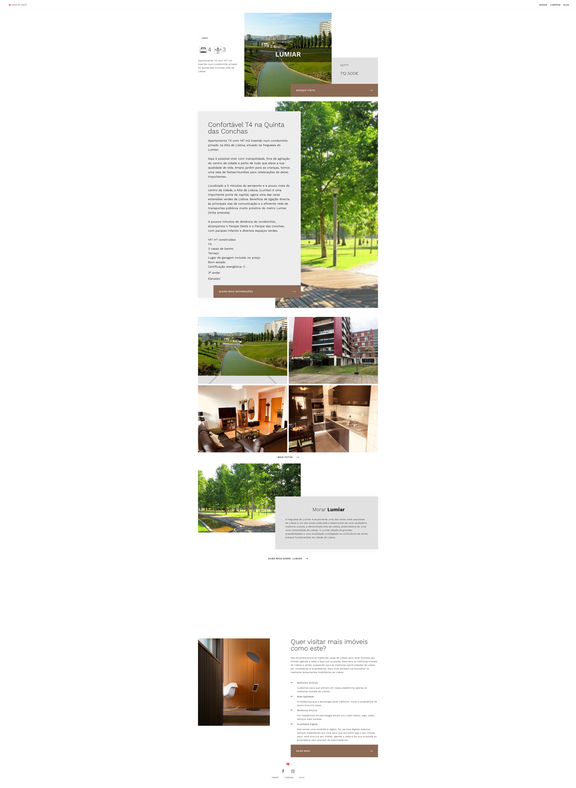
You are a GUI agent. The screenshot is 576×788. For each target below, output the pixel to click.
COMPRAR (555, 5)
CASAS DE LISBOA (19, 5)
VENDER (543, 5)
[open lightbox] (242, 350)
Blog (566, 5)
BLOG (301, 777)
